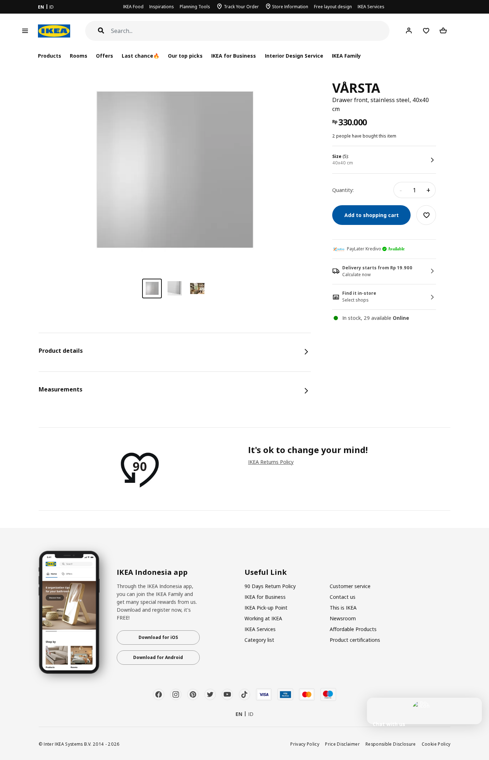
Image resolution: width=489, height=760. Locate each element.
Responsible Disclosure (390, 744)
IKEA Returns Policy (271, 461)
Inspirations (161, 7)
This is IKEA (343, 607)
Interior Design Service (294, 55)
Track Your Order (241, 7)
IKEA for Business (233, 55)
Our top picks (185, 55)
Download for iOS (158, 637)
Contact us (342, 596)
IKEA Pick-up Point (266, 607)
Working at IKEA (263, 618)
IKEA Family (346, 55)
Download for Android (158, 657)
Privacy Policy (304, 744)
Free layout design (333, 7)
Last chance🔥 (140, 55)
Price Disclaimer (342, 744)
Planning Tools (195, 7)
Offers (104, 55)
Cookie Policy (436, 744)
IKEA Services (371, 7)
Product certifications (355, 639)
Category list (259, 639)
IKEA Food (133, 7)
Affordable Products (353, 629)
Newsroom (343, 618)
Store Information (290, 7)
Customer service (350, 586)
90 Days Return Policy (270, 586)
